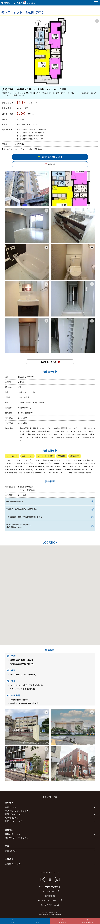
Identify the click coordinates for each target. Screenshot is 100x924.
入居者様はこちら (13, 864)
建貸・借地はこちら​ (14, 814)
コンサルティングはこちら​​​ (16, 838)
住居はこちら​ (11, 807)
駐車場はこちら (12, 818)
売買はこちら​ (11, 851)
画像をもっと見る (49, 362)
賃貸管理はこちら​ (13, 834)
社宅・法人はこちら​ (14, 821)
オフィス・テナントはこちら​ (17, 811)
